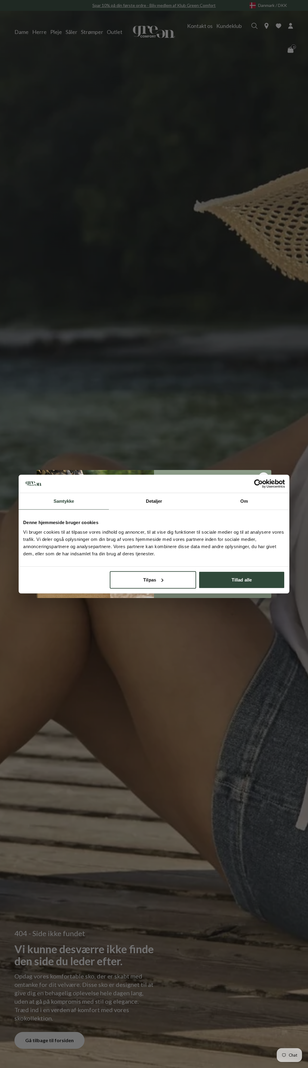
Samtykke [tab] (64, 501)
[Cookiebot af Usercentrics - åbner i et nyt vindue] (258, 483)
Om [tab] (244, 501)
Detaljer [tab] (154, 501)
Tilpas (149, 579)
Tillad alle (242, 579)
